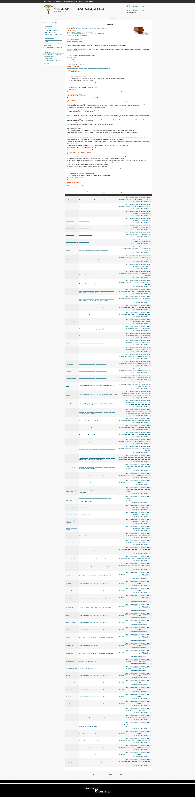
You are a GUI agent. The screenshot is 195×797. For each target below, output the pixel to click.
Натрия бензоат (110, 489)
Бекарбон (68, 328)
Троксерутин (104, 762)
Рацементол (98, 274)
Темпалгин (68, 717)
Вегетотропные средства (73, 39)
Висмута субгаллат (89, 274)
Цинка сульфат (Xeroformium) (95, 300)
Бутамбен (87, 598)
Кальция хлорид (91, 403)
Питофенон (92, 307)
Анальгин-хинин (70, 235)
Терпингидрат (98, 733)
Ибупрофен (82, 566)
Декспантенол (97, 762)
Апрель (89, 32)
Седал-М (68, 637)
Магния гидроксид (95, 207)
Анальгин (68, 213)
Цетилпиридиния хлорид (91, 661)
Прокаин (87, 482)
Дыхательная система (50, 28)
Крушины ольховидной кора (105, 385)
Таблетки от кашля (70, 710)
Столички (84, 32)
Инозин (86, 458)
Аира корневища (83, 385)
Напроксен (100, 575)
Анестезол (68, 274)
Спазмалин (68, 696)
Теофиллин (109, 725)
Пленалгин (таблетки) (71, 590)
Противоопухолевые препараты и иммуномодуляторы (52, 51)
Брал (67, 357)
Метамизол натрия (92, 28)
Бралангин (68, 371)
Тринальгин (68, 747)
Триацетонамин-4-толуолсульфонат (98, 717)
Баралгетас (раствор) (71, 314)
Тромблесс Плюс (70, 762)
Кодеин (81, 449)
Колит (76, 68)
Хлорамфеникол (107, 550)
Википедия (88, 33)
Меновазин (68, 482)
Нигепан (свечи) (70, 542)
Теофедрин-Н (69, 725)
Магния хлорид (99, 403)
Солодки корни (99, 449)
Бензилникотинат (83, 434)
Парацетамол (101, 637)
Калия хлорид (82, 403)
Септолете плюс (70, 661)
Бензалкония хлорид (84, 442)
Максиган (68, 475)
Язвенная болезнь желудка (103, 68)
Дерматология (48, 26)
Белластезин (69, 335)
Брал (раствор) (69, 364)
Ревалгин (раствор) (70, 622)
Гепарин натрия (98, 434)
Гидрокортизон (94, 598)
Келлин (100, 394)
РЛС (68, 35)
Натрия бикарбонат (70, 507)
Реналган (68, 629)
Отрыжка (81, 68)
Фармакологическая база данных (79, 8)
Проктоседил (69, 598)
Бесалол (68, 343)
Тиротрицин (99, 442)
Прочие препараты (49, 58)
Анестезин (68, 267)
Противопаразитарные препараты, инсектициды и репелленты (52, 55)
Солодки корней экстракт (97, 490)
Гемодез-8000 (69, 403)
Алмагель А (68, 207)
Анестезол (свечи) (70, 283)
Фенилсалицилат (99, 343)
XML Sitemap (97, 781)
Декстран (81, 458)
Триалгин (68, 740)
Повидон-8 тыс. (91, 404)
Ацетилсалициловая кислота (86, 199)
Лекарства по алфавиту (70, 1)
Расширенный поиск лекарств (52, 1)
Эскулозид (108, 598)
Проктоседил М (69, 607)
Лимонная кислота (98, 199)
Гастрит (69, 68)
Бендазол (81, 250)
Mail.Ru (76, 35)
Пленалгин (68, 583)
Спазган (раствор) (70, 682)
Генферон (68, 420)
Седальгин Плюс (70, 645)
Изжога (73, 68)
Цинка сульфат (92, 292)
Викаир (67, 386)
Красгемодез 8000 (70, 467)
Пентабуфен (69, 566)
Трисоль (68, 754)
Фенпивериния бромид (101, 307)
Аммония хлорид (83, 489)
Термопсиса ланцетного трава (98, 710)
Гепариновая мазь (70, 434)
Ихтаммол (97, 350)
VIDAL (71, 35)
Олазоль (68, 550)
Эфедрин (94, 726)
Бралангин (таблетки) (71, 378)
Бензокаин (84, 28)
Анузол (67, 291)
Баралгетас (68, 307)
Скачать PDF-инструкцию (83, 185)
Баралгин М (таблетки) (71, 321)
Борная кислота (89, 550)
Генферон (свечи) (70, 427)
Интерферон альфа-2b (91, 420)
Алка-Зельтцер (69, 199)
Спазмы (85, 68)
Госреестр (69, 33)
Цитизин (89, 726)
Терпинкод (68, 733)
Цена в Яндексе (71, 32)
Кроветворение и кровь (50, 32)
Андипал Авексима (70, 259)
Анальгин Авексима (70, 228)
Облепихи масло (98, 550)
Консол (67, 458)
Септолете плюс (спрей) (72, 668)
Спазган (68, 675)
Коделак (68, 449)
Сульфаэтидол (108, 558)
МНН (74, 33)
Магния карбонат (83, 395)
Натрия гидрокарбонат (102, 28)
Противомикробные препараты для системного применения (53, 48)
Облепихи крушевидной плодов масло (94, 558)
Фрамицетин (101, 598)
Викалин (68, 395)
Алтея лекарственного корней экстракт (88, 498)
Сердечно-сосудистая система (52, 60)
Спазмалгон (69, 689)
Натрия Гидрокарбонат (71, 514)
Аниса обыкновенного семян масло (97, 489)
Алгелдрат (81, 207)
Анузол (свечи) (69, 299)
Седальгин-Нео (69, 653)
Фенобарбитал (104, 250)
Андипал (68, 250)
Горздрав (78, 32)
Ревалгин (68, 615)
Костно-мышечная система (51, 30)
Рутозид (102, 395)
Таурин (99, 420)
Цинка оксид (105, 274)
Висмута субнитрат (93, 385)
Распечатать (71, 185)
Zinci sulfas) (106, 300)
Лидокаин (108, 458)
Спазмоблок (69, 703)
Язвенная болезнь (92, 68)
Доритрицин (69, 442)
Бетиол (67, 350)
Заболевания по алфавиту (86, 1)
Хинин (90, 235)
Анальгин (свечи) (70, 221)
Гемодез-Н (68, 412)
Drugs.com (82, 35)
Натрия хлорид (83, 404)
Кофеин (92, 566)
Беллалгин (46, 63)
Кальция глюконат (100, 458)
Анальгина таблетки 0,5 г (72, 242)
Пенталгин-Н (69, 575)
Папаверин (97, 250)
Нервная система (49, 38)
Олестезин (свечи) (70, 558)
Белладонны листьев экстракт (74, 28)
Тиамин (96, 645)
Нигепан (68, 535)
